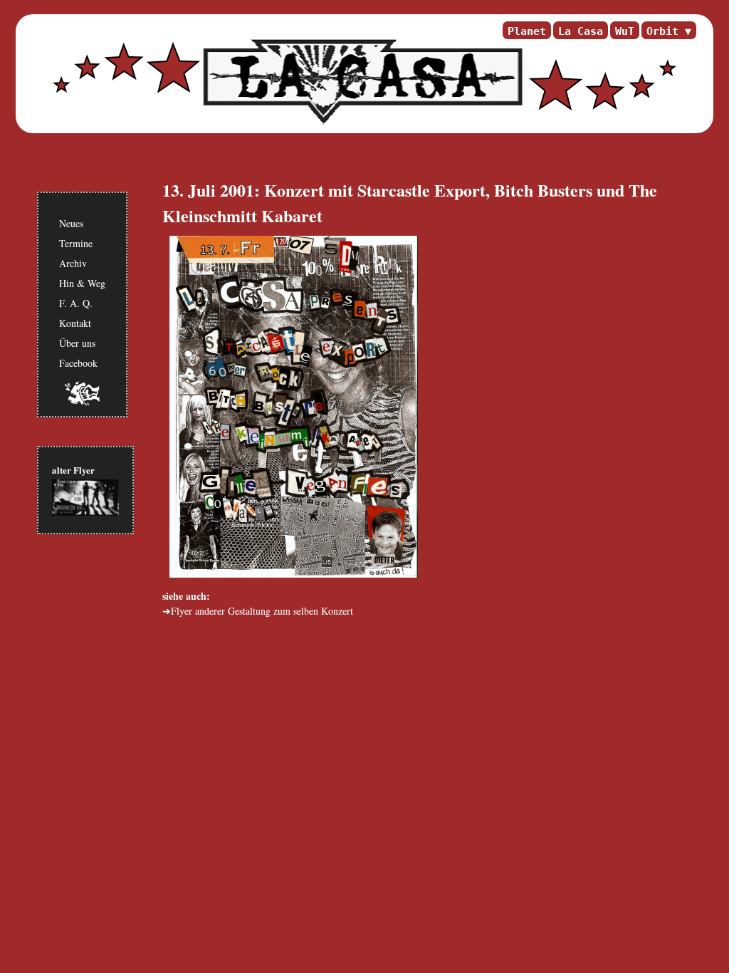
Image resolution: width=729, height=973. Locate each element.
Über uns (77, 343)
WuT (624, 31)
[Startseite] (361, 82)
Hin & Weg (82, 283)
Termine (76, 243)
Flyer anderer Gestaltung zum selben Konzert (262, 611)
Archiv (73, 263)
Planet (527, 31)
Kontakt (75, 323)
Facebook (78, 363)
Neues (71, 223)
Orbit (662, 31)
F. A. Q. (76, 303)
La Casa (580, 31)
